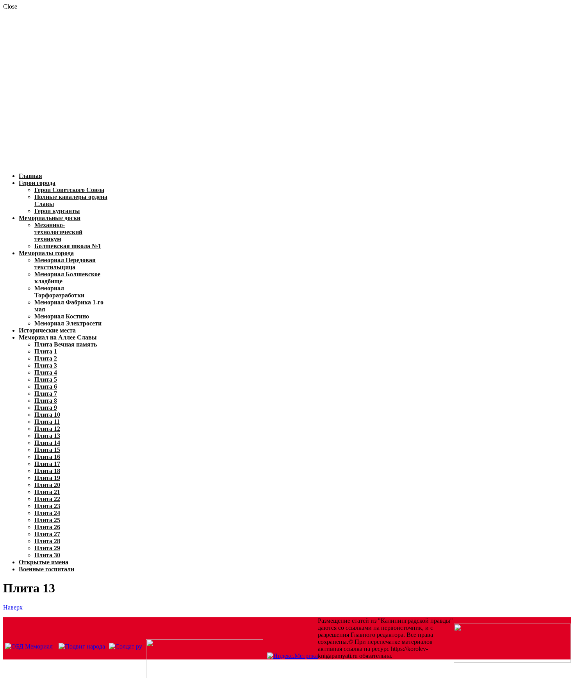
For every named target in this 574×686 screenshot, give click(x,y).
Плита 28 (47, 541)
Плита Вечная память (65, 344)
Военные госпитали (46, 569)
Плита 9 (45, 407)
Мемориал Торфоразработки (59, 292)
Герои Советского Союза (69, 190)
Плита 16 (47, 456)
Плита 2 (45, 358)
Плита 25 (47, 520)
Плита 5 (45, 379)
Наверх (13, 607)
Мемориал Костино (61, 316)
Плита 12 (47, 428)
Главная (30, 175)
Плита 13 (47, 435)
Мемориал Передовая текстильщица (65, 263)
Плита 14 (47, 442)
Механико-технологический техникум (58, 232)
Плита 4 (45, 372)
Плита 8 (45, 400)
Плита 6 (45, 386)
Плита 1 (45, 351)
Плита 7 (45, 393)
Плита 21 (47, 492)
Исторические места (47, 330)
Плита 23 (47, 506)
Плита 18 (47, 470)
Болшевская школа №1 (67, 246)
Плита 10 (47, 414)
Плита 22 (47, 499)
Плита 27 (47, 534)
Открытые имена (43, 562)
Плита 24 (47, 513)
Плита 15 (47, 449)
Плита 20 (47, 485)
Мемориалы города (46, 253)
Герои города (37, 182)
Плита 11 (47, 421)
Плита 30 (47, 555)
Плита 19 (47, 478)
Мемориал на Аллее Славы (58, 337)
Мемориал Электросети (68, 323)
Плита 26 (47, 527)
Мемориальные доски (49, 218)
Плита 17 (47, 463)
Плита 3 (45, 365)
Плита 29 (47, 548)
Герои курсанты (57, 211)
